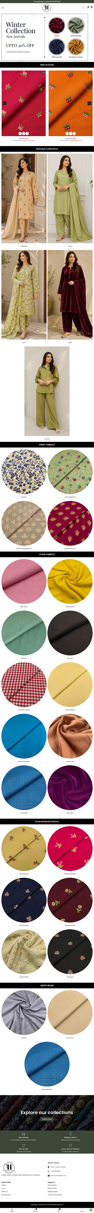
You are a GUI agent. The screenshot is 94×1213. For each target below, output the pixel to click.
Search (3, 1185)
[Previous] (4, 103)
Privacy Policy (52, 1185)
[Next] (89, 103)
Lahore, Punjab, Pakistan (57, 1167)
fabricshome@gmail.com (58, 1175)
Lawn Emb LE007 (25, 138)
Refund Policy (52, 1188)
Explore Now (47, 1119)
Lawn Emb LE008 (72, 138)
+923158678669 (55, 1171)
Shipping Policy (53, 1192)
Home (3, 1188)
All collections (6, 1195)
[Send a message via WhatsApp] (91, 1210)
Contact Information (55, 1195)
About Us (4, 1192)
